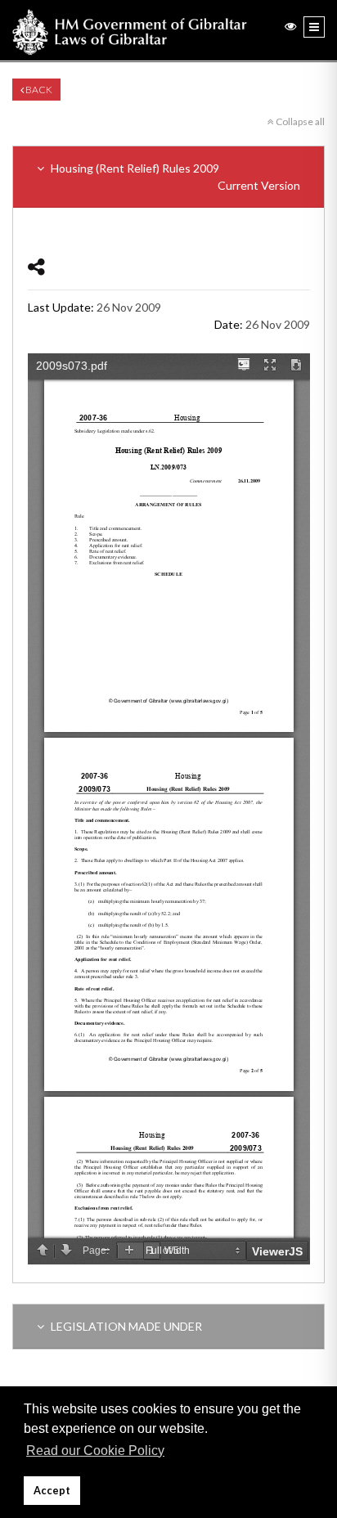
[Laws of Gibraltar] (129, 30)
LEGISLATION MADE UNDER (125, 1326)
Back (38, 89)
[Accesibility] (290, 25)
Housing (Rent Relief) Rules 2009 (174, 176)
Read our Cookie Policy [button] (95, 1450)
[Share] (36, 266)
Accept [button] (52, 1490)
